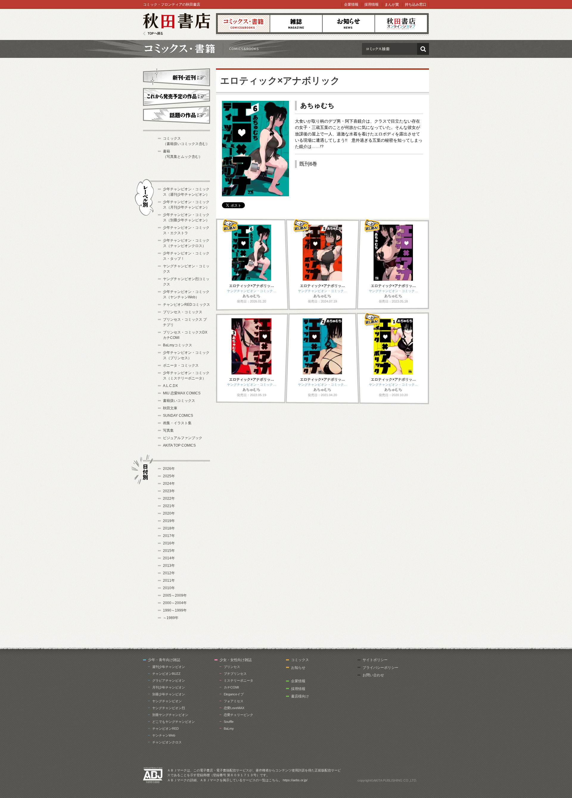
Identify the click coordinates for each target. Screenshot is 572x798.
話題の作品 (176, 115)
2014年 (169, 558)
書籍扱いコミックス (179, 401)
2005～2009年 (175, 595)
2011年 (169, 580)
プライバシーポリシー (380, 668)
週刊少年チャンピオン (168, 667)
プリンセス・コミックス (182, 312)
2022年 (169, 498)
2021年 (169, 506)
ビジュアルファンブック (182, 438)
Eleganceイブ (234, 694)
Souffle (229, 721)
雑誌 (296, 23)
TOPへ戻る (153, 33)
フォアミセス (233, 701)
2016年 (169, 543)
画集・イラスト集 (177, 423)
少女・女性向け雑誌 (236, 660)
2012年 (169, 573)
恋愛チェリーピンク (238, 715)
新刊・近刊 (176, 76)
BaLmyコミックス (177, 345)
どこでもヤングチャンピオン (173, 721)
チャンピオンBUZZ (166, 673)
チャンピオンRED (165, 728)
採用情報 (371, 4)
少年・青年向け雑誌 (164, 660)
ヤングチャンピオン (167, 701)
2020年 (169, 513)
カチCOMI (231, 687)
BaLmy (229, 728)
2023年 (169, 491)
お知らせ (348, 23)
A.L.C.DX (170, 386)
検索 (423, 49)
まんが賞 (392, 4)
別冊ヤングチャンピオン (170, 715)
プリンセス (232, 667)
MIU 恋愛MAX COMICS (181, 393)
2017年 (169, 536)
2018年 (169, 528)
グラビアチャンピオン (168, 680)
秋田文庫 (170, 408)
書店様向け (300, 696)
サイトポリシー (375, 660)
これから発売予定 (176, 96)
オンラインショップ (401, 23)
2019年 (169, 521)
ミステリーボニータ (238, 680)
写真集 (168, 430)
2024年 (169, 483)
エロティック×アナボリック (280, 80)
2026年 (169, 469)
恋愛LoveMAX (234, 708)
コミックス (244, 23)
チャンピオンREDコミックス (186, 304)
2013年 (169, 566)
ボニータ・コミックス (181, 365)
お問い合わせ (373, 675)
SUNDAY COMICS (178, 415)
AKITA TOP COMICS (179, 445)
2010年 (169, 588)
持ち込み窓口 (415, 4)
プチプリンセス (235, 673)
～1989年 (170, 618)
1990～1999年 (175, 610)
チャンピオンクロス (167, 742)
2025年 (169, 476)
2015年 (169, 551)
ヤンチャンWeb (163, 735)
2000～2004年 (175, 603)
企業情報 (351, 4)
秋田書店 (176, 24)
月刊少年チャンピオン (168, 687)
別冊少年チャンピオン (168, 694)
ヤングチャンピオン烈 (168, 708)
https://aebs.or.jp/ (295, 780)
